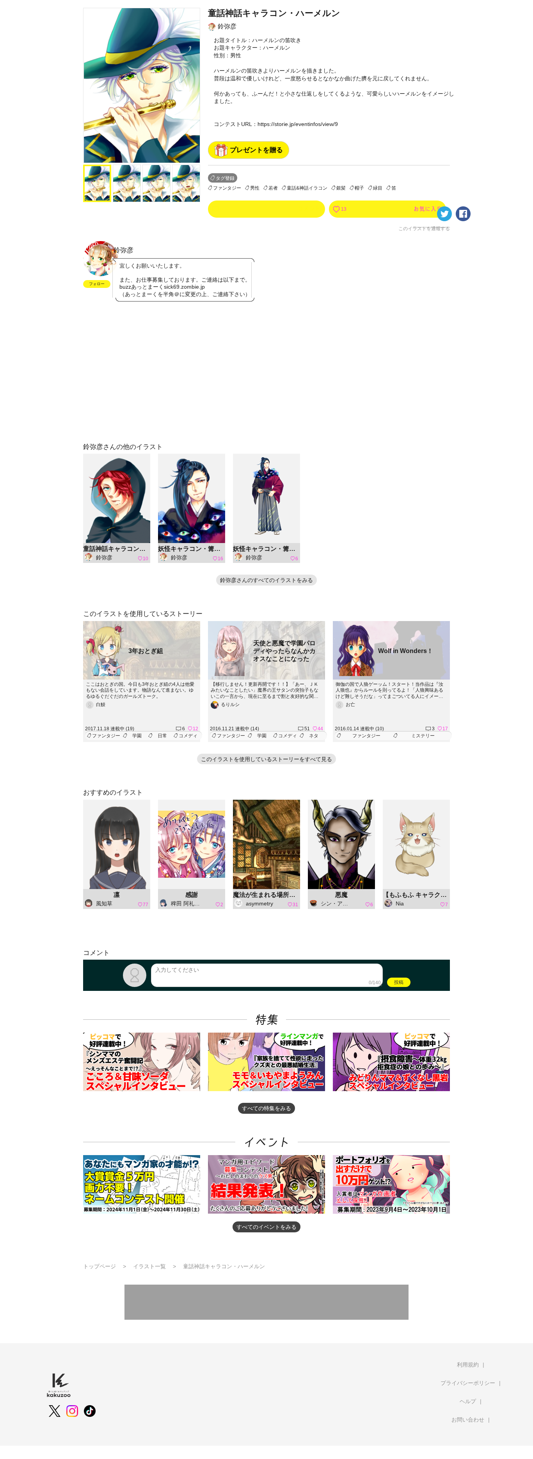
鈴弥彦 (227, 26)
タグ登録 (225, 178)
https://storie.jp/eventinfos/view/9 (298, 124)
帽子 (359, 188)
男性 (254, 188)
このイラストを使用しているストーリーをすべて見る (266, 759)
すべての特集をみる (266, 1108)
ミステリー (423, 735)
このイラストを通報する (424, 228)
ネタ (313, 735)
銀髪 (341, 188)
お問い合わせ (467, 1419)
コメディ (188, 735)
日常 (162, 735)
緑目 (377, 188)
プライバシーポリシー (468, 1383)
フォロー (97, 284)
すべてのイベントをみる (266, 1227)
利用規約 (468, 1364)
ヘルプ (468, 1401)
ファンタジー (227, 188)
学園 (137, 735)
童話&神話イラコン (307, 188)
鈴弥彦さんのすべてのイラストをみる (266, 580)
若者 (273, 188)
